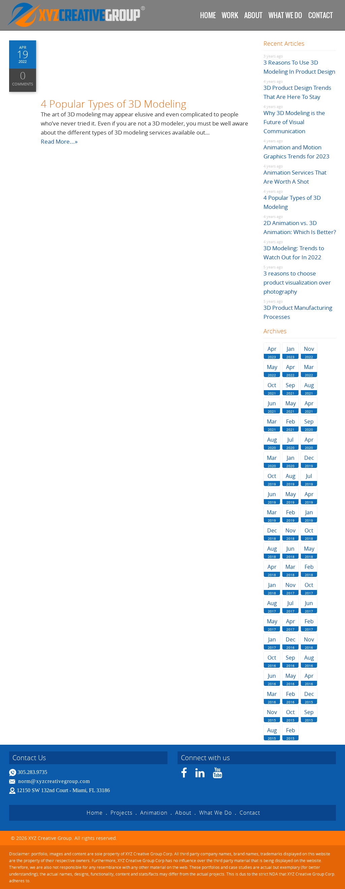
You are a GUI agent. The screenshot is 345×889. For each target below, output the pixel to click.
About (253, 15)
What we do (285, 15)
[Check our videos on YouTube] (217, 774)
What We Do (215, 812)
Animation (153, 812)
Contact (320, 15)
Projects (121, 812)
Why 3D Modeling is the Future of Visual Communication (294, 122)
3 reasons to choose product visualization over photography (297, 282)
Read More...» (59, 141)
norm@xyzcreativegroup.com (54, 781)
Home (208, 15)
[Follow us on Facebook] (184, 774)
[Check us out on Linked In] (200, 774)
